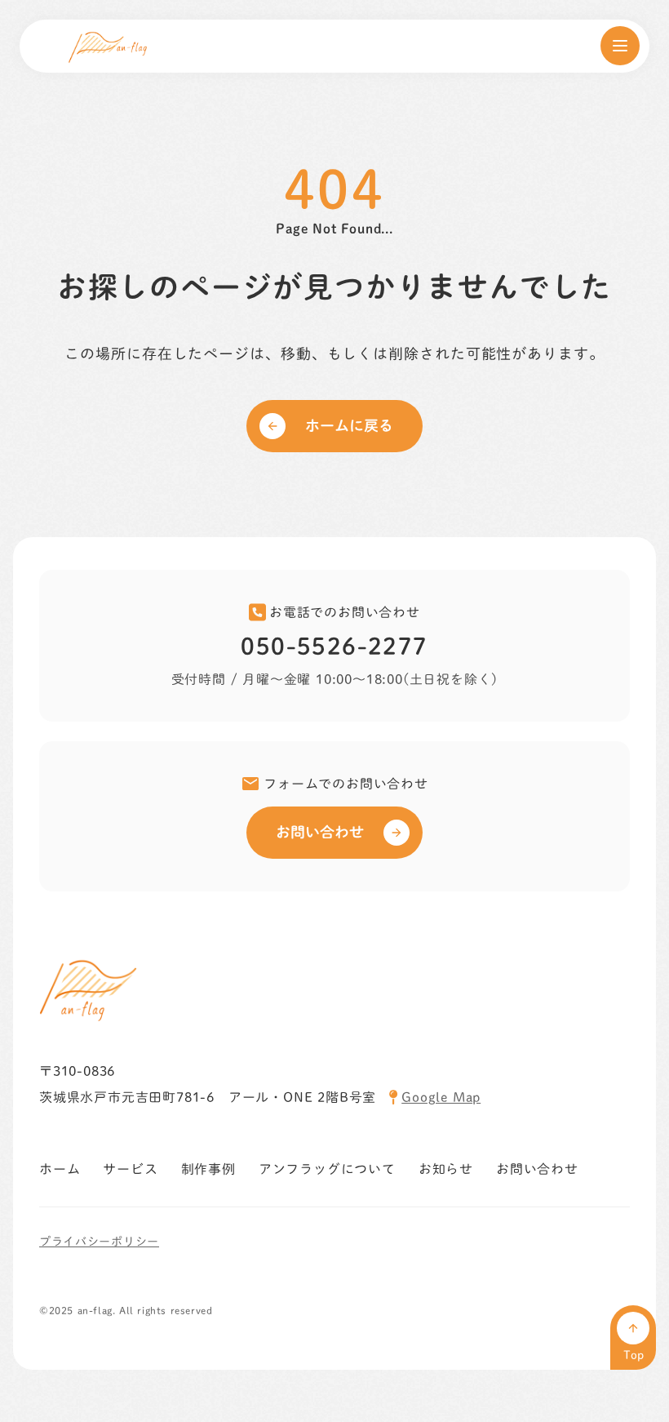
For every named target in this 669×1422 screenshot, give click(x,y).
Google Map (441, 1097)
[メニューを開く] (620, 45)
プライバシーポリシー (99, 1241)
